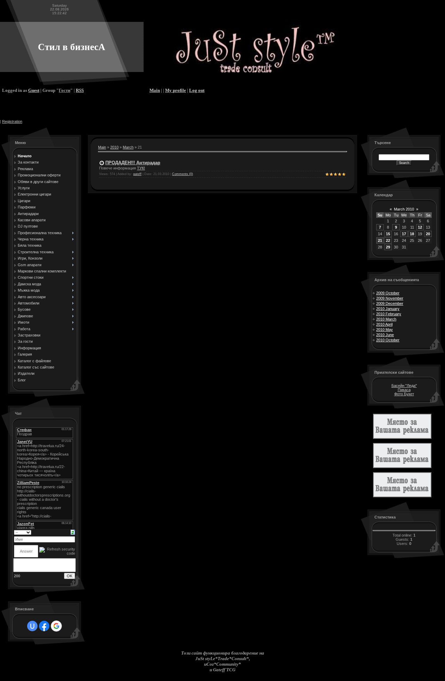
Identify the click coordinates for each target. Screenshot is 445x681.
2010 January (387, 309)
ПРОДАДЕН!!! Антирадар (132, 162)
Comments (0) (182, 174)
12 (420, 227)
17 (404, 234)
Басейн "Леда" (404, 385)
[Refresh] (73, 532)
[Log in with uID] (32, 626)
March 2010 (404, 209)
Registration (12, 121)
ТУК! (141, 168)
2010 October (387, 340)
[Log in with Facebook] (44, 626)
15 (388, 234)
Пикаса (404, 390)
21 (380, 240)
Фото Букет (404, 394)
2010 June (385, 335)
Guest (33, 90)
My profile (175, 90)
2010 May (384, 329)
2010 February (388, 314)
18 (412, 234)
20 (428, 234)
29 (388, 247)
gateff (137, 174)
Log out (196, 90)
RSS (80, 90)
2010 (114, 147)
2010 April (384, 324)
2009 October (387, 293)
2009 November (389, 298)
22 (388, 240)
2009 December (389, 303)
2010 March (386, 319)
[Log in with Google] (56, 626)
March (128, 147)
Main (154, 90)
